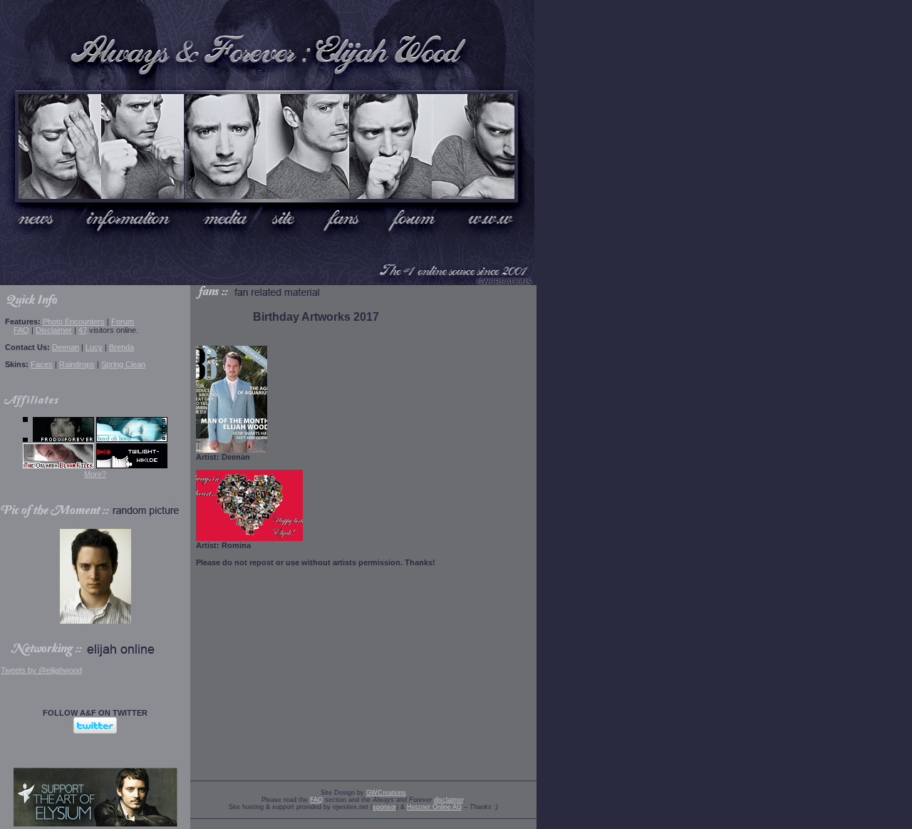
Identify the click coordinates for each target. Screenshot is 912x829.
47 (82, 330)
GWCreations (386, 792)
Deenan (65, 347)
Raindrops (77, 364)
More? (95, 474)
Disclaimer (54, 330)
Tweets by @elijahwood (41, 670)
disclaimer (448, 799)
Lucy (94, 347)
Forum (122, 321)
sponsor (384, 806)
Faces (42, 364)
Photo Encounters (74, 321)
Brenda (121, 347)
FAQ (21, 330)
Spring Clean (123, 364)
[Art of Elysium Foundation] (95, 824)
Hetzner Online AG (434, 806)
